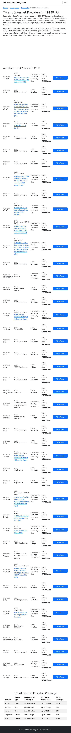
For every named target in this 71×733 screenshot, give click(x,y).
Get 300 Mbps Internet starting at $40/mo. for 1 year (21, 317)
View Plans (60, 78)
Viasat (7, 718)
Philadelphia (25, 8)
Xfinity (7, 703)
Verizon (8, 707)
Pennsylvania (14, 8)
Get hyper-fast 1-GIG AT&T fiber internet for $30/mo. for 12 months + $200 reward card (21, 180)
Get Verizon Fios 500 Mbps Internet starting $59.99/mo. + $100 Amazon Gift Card (21, 501)
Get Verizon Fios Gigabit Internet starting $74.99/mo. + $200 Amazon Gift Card (21, 572)
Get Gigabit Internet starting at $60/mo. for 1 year (21, 518)
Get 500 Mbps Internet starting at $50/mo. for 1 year (21, 457)
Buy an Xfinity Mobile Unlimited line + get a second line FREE (21, 79)
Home (5, 8)
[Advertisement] (35, 51)
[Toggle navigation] (65, 2)
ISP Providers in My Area (14, 2)
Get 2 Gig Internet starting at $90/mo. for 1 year (21, 614)
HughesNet (9, 715)
